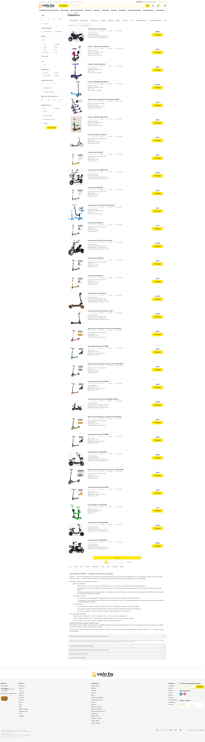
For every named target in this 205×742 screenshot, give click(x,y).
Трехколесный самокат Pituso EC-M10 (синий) (101, 205)
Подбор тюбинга (95, 720)
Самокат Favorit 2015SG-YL (96, 275)
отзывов (188, 706)
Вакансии (170, 690)
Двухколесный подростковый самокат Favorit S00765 (103, 99)
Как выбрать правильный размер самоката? (82, 646)
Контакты (170, 704)
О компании (171, 685)
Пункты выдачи (4, 685)
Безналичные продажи (96, 709)
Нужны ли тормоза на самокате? (79, 653)
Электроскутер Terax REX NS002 (97, 452)
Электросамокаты (148, 10)
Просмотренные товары (97, 699)
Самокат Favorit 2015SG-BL (96, 258)
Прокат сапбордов (95, 723)
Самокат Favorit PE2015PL (95, 187)
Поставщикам (171, 702)
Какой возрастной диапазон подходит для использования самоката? (88, 636)
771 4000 (138, 2)
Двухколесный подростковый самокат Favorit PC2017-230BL (105, 364)
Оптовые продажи (172, 699)
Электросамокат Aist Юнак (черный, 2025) (100, 311)
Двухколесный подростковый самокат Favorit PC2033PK (104, 328)
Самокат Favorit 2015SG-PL (96, 222)
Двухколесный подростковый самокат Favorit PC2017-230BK (106, 469)
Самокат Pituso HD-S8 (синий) (96, 64)
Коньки (20, 704)
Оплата (78, 2)
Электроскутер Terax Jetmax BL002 (98, 522)
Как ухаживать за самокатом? (78, 657)
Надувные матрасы (23, 709)
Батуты (20, 702)
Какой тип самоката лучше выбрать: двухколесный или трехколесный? (89, 649)
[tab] (117, 636)
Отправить (200, 686)
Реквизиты (171, 697)
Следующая (129, 562)
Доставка (72, 2)
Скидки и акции (95, 685)
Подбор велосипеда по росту (50, 10)
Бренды (93, 702)
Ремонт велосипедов (96, 706)
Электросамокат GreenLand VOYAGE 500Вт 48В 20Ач (103, 399)
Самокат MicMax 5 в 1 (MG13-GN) (97, 505)
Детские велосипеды (77, 10)
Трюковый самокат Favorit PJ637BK (98, 487)
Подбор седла (94, 713)
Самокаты (97, 10)
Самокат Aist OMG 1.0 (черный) (97, 134)
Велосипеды (64, 10)
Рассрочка (66, 2)
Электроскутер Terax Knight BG (97, 29)
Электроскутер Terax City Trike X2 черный (100, 240)
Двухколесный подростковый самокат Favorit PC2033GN (104, 416)
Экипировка (122, 10)
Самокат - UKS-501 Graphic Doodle (98, 117)
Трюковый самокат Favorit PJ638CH (98, 381)
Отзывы (170, 692)
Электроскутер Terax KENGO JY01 (98, 170)
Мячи (20, 706)
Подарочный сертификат (97, 697)
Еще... (82, 2)
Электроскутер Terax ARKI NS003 (97, 540)
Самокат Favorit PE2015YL (95, 152)
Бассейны (21, 699)
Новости (170, 688)
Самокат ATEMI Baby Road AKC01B (98, 81)
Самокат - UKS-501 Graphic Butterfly (98, 46)
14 (122, 562)
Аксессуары (105, 10)
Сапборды (21, 716)
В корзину (157, 34)
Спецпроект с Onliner (96, 718)
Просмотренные (42, 2)
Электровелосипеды (134, 10)
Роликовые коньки (23, 711)
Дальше (117, 557)
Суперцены (160, 10)
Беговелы (88, 10)
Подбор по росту (58, 2)
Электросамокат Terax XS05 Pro (97, 293)
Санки (20, 713)
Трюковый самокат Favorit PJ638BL (98, 346)
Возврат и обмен (95, 716)
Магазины (50, 2)
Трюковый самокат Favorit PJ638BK (98, 434)
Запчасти (114, 10)
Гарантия (93, 704)
